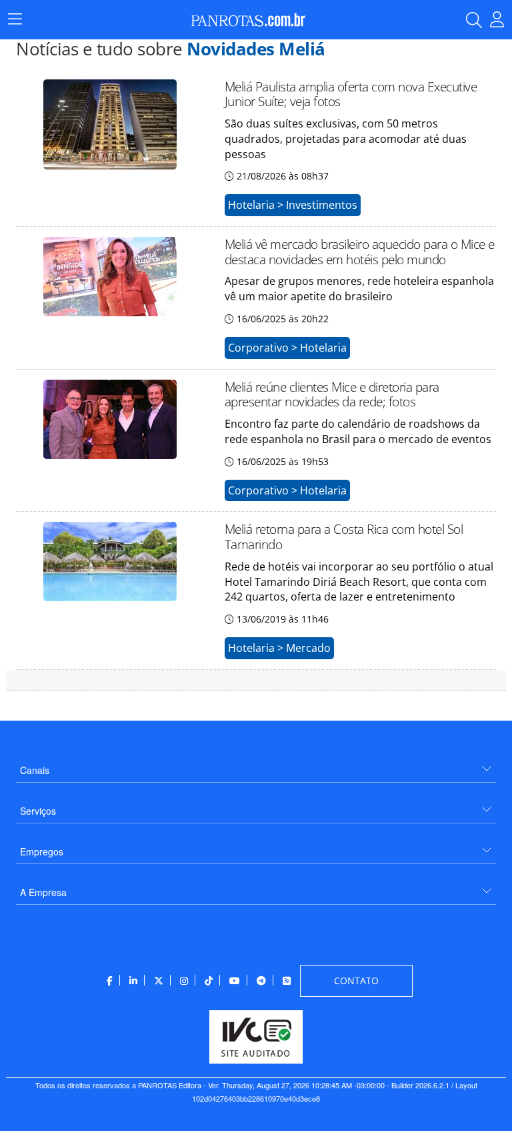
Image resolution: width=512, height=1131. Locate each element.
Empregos (41, 851)
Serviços (38, 810)
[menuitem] (256, 765)
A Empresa (43, 892)
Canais (34, 770)
